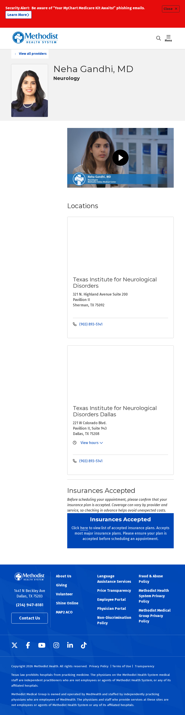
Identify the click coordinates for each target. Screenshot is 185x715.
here (84, 528)
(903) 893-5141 (90, 324)
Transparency (144, 666)
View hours (90, 443)
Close (168, 9)
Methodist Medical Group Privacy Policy (155, 615)
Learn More (17, 15)
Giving (61, 585)
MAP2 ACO (64, 612)
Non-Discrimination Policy (114, 620)
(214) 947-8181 (29, 605)
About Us (63, 576)
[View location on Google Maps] (122, 246)
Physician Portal (111, 608)
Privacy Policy (99, 666)
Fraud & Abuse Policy (151, 579)
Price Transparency (114, 590)
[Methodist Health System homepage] (35, 38)
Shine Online (67, 603)
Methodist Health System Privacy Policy (154, 595)
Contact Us (29, 618)
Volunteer (64, 594)
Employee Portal (111, 599)
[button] (169, 38)
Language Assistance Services (114, 579)
